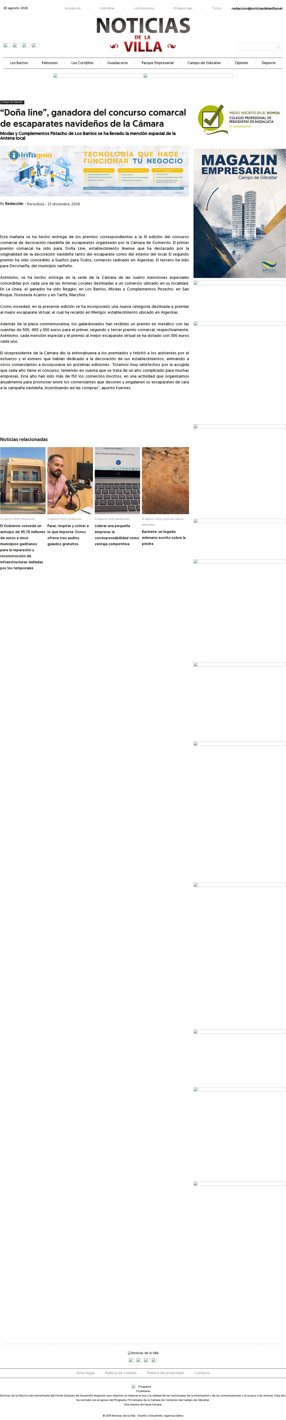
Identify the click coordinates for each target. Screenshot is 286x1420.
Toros (216, 8)
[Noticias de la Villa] (143, 34)
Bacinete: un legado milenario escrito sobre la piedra (164, 538)
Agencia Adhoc (173, 1416)
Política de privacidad (165, 1373)
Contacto (202, 1373)
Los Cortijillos (82, 63)
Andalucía (72, 8)
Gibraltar (107, 8)
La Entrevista (144, 8)
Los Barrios (19, 63)
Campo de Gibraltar (204, 63)
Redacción (14, 204)
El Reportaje (182, 8)
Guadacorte (117, 63)
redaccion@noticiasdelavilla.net (257, 9)
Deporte (269, 63)
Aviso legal (85, 1373)
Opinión (241, 63)
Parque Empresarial (158, 63)
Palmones (50, 63)
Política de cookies (121, 1373)
